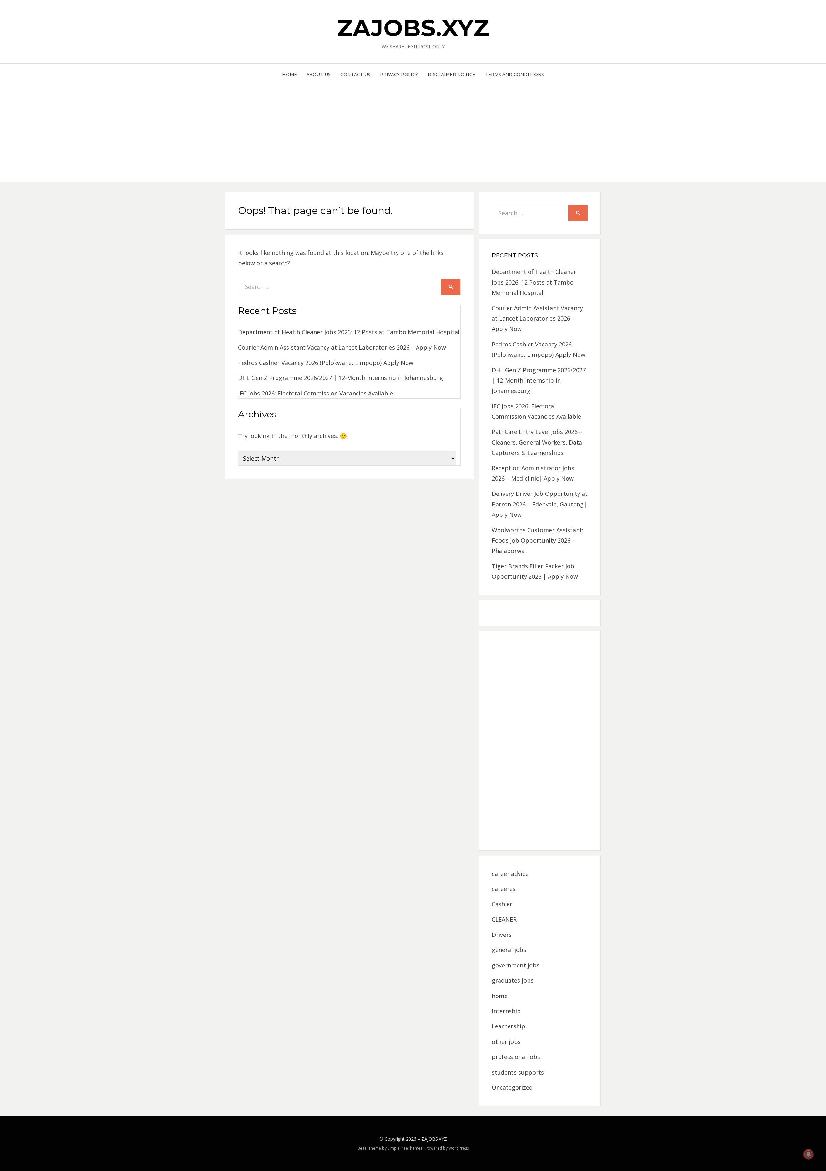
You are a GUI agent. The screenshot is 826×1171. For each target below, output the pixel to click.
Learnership (508, 1026)
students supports (518, 1072)
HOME (289, 74)
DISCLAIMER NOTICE (451, 74)
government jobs (515, 965)
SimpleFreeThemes (405, 1148)
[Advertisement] (413, 127)
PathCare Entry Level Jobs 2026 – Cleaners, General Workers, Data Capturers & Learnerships (537, 442)
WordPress (458, 1148)
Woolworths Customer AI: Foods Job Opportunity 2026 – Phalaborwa (537, 540)
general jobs (509, 950)
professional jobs (516, 1057)
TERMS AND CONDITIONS (514, 74)
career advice (510, 873)
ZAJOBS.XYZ (413, 28)
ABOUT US (319, 74)
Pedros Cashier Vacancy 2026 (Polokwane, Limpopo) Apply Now (325, 362)
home (500, 996)
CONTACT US (355, 74)
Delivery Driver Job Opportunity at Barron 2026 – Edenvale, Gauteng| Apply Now (540, 504)
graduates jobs (513, 980)
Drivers (502, 934)
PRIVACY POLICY (399, 74)
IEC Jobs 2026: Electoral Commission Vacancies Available (315, 393)
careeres (504, 889)
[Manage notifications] (808, 1154)
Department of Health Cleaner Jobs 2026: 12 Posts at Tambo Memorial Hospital (348, 332)
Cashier (502, 904)
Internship (506, 1011)
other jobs (506, 1042)
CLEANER (504, 919)
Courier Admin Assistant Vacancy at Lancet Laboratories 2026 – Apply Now (342, 347)
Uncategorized (512, 1087)
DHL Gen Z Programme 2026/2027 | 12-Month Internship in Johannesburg (340, 378)
